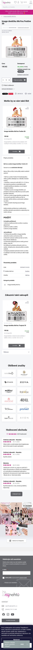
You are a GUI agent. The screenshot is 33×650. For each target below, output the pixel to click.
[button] (30, 127)
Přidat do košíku (17, 80)
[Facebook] (3, 614)
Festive (27, 271)
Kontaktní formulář (10, 620)
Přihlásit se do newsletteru (10, 582)
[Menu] (31, 2)
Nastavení (16, 639)
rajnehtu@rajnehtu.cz (11, 606)
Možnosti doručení (23, 74)
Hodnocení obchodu (16, 430)
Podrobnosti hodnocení (23, 27)
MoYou (27, 275)
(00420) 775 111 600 (11, 609)
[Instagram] (7, 614)
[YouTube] (13, 614)
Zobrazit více (16, 494)
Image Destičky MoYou (14, 284)
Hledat (29, 7)
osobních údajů (23, 577)
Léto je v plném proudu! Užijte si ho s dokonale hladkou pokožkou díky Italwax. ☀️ (16, 12)
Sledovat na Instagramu (18, 540)
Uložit (11, 93)
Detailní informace (7, 89)
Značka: (5, 32)
